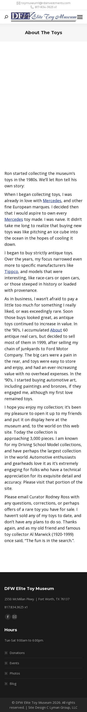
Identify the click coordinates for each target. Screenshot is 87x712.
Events (14, 663)
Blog (13, 683)
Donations (17, 653)
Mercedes (52, 200)
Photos (15, 673)
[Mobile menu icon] (80, 17)
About (56, 330)
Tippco (11, 271)
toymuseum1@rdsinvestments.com (45, 3)
